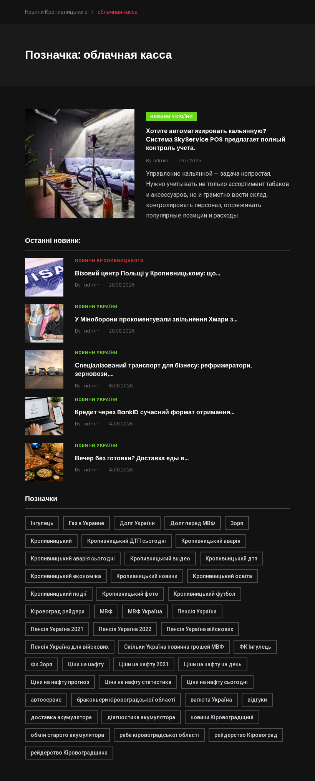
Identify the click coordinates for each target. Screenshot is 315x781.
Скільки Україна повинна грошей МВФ (174, 647)
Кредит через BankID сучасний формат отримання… (154, 412)
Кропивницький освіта (222, 576)
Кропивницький (51, 541)
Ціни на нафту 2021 (144, 664)
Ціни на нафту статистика (137, 682)
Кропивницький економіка (66, 576)
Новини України (171, 116)
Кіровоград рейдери (58, 611)
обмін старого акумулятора (67, 735)
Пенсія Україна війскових (200, 629)
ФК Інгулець (255, 647)
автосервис (46, 700)
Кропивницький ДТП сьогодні (126, 541)
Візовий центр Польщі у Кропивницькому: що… (147, 273)
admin (91, 285)
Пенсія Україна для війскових (70, 647)
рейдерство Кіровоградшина (69, 753)
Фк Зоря (41, 664)
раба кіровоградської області (159, 735)
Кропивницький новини (146, 576)
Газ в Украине (86, 523)
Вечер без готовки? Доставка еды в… (132, 458)
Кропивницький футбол (204, 594)
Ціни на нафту (86, 664)
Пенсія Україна (197, 611)
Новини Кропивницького (109, 260)
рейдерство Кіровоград (245, 735)
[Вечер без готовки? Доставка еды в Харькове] (44, 462)
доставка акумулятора (61, 717)
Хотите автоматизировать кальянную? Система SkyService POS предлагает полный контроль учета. (215, 140)
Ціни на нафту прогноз (60, 682)
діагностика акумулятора (141, 717)
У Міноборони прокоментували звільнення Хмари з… (156, 319)
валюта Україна (211, 700)
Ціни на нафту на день (213, 664)
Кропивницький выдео (160, 558)
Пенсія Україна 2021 (57, 629)
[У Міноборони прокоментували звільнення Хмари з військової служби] (44, 323)
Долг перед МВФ (192, 523)
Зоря (236, 523)
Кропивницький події (59, 594)
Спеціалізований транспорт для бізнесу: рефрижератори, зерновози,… (163, 369)
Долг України (137, 523)
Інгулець (42, 523)
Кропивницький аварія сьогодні (73, 558)
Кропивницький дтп (231, 558)
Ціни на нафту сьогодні (217, 682)
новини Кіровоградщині (222, 717)
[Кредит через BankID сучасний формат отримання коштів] (44, 416)
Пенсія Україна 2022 (125, 629)
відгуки (257, 700)
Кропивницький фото (130, 594)
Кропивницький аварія (210, 541)
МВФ (106, 611)
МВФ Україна (145, 611)
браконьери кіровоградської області (126, 700)
